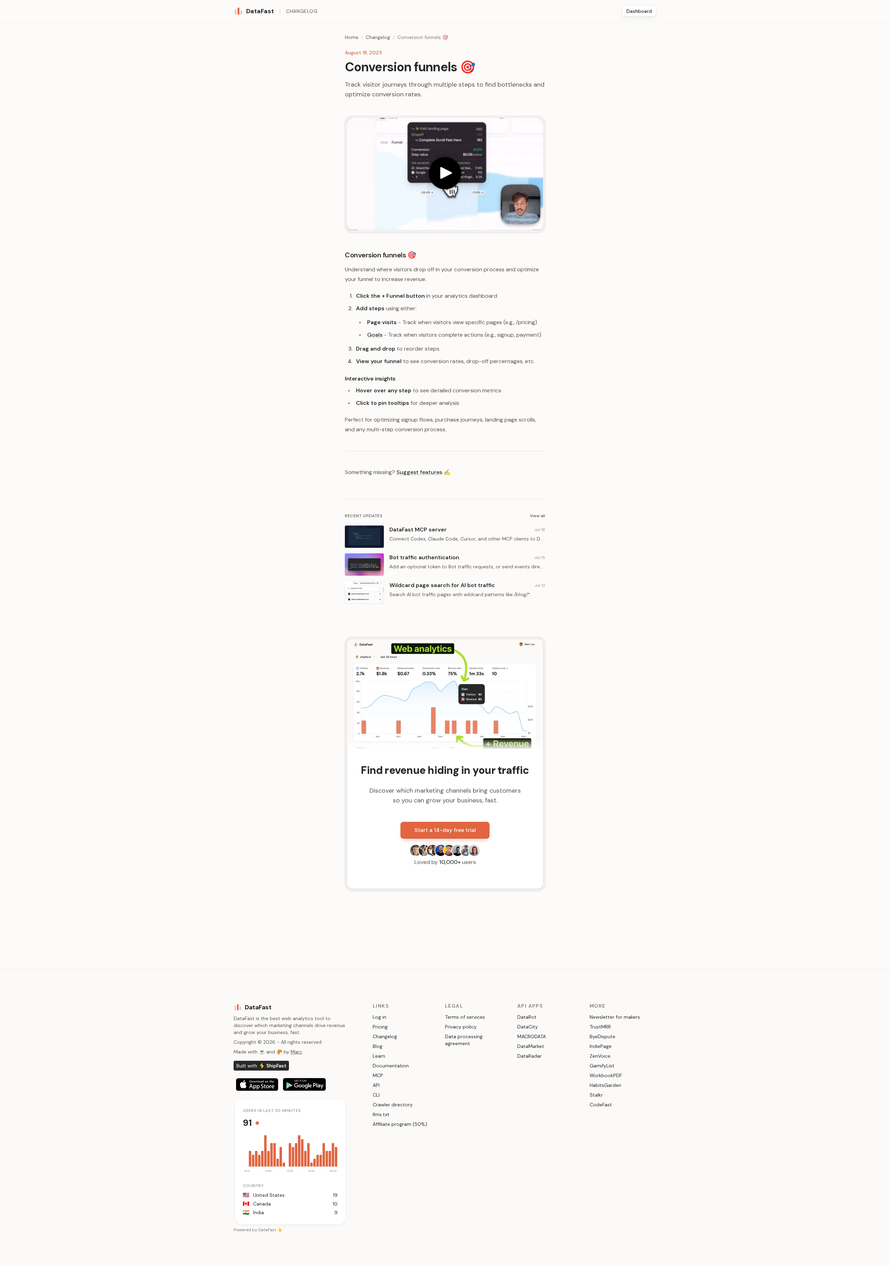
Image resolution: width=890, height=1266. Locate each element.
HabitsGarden (605, 1085)
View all (537, 516)
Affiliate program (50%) (400, 1124)
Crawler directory (393, 1104)
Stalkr (596, 1095)
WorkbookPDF (606, 1075)
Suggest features (419, 472)
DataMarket (530, 1046)
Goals (374, 334)
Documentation (391, 1066)
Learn (379, 1056)
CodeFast (601, 1104)
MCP (378, 1075)
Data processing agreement (464, 1040)
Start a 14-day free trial (445, 830)
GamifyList (602, 1066)
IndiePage (601, 1046)
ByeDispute (602, 1036)
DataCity (527, 1027)
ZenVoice (600, 1056)
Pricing (380, 1027)
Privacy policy (461, 1027)
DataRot (526, 1017)
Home (351, 37)
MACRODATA (531, 1036)
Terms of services (465, 1017)
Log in (379, 1017)
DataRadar (529, 1056)
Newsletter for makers (615, 1017)
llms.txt (381, 1114)
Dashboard (639, 11)
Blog (377, 1046)
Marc (296, 1052)
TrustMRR (600, 1027)
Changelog (301, 11)
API (376, 1085)
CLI (376, 1095)
